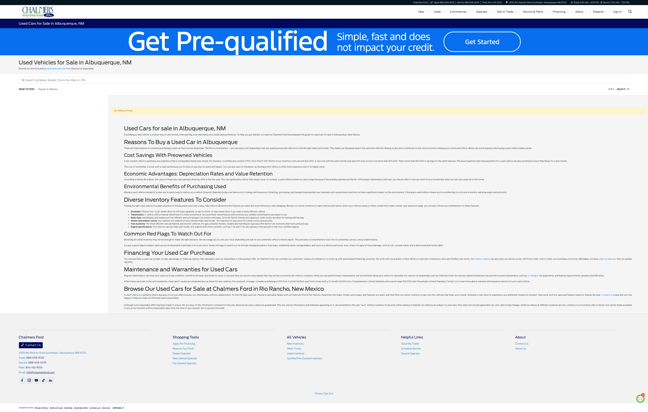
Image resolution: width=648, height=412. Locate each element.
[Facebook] (22, 380)
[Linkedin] (50, 380)
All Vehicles (296, 337)
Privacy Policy (41, 407)
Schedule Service (411, 348)
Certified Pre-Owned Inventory (304, 358)
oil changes (532, 275)
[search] (630, 12)
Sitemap (68, 407)
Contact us (607, 295)
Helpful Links (412, 337)
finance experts (482, 259)
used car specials (607, 259)
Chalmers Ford (26, 407)
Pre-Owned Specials (184, 363)
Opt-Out (106, 407)
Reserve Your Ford (183, 348)
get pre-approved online (56, 68)
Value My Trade (410, 343)
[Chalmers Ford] (48, 11)
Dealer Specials (182, 353)
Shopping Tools (186, 337)
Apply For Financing (184, 343)
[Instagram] (29, 380)
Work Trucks (294, 348)
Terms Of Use (56, 407)
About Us (520, 348)
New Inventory (295, 343)
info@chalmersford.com (40, 372)
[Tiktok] (43, 380)
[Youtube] (36, 380)
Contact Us (33, 345)
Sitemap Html (81, 407)
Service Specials (410, 353)
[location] (506, 2)
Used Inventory (295, 353)
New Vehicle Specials (185, 358)
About (520, 337)
